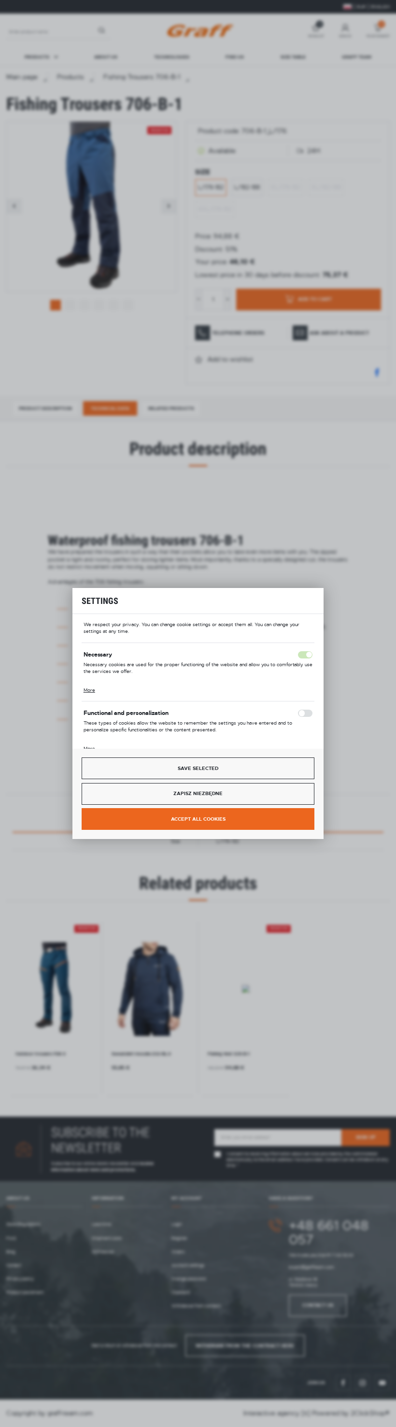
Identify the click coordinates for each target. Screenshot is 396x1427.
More (89, 690)
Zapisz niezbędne (198, 793)
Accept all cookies (198, 819)
